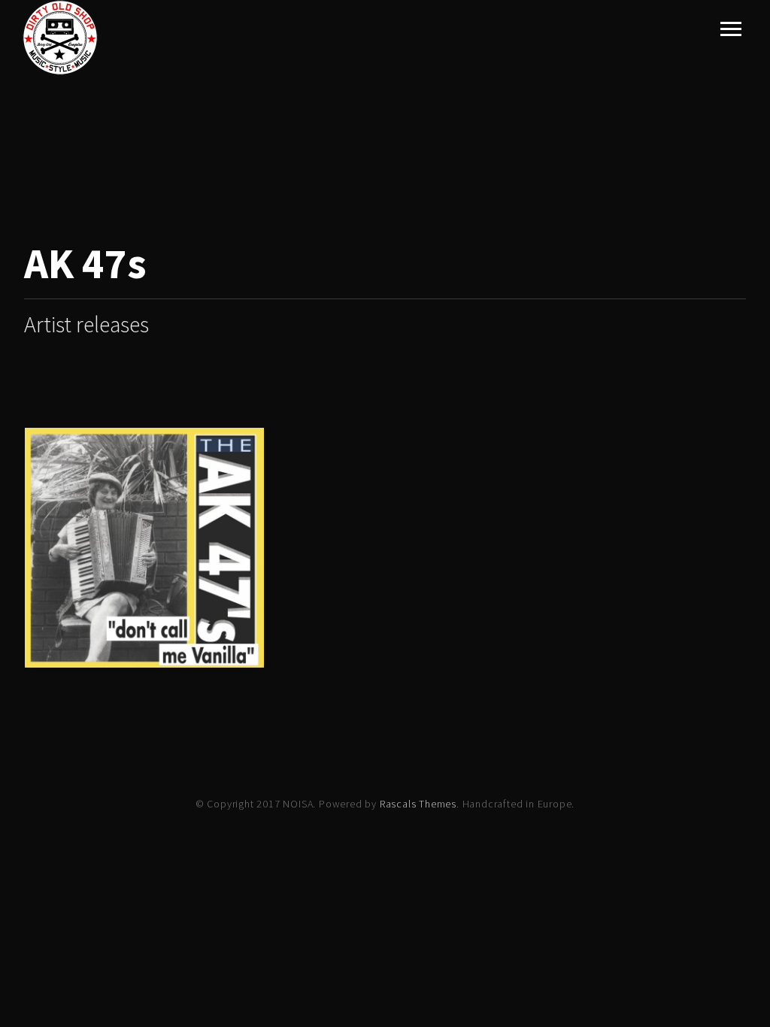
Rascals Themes (418, 803)
